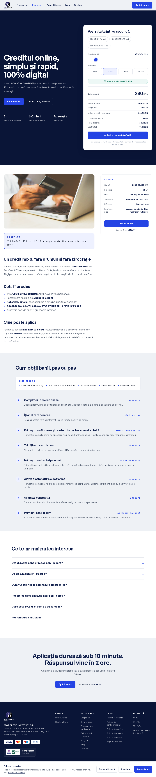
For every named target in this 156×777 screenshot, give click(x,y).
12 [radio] (110, 71)
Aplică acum (142, 5)
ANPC (135, 717)
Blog (67, 5)
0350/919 (96, 684)
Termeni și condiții (115, 717)
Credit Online (61, 717)
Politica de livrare (114, 737)
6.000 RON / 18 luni (120, 39)
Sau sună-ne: (126, 230)
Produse (37, 5)
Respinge (125, 769)
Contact (78, 5)
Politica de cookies (115, 729)
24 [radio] (141, 71)
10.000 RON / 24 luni (99, 46)
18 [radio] (125, 71)
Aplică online (126, 223)
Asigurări (85, 740)
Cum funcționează (39, 101)
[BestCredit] (8, 5)
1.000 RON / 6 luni (98, 39)
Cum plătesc (54, 5)
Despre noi (22, 5)
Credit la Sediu (61, 722)
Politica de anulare (115, 733)
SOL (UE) (137, 726)
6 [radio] (94, 71)
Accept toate (143, 769)
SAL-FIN (136, 722)
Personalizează (107, 769)
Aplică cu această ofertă (117, 135)
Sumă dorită (93, 54)
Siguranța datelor (114, 741)
